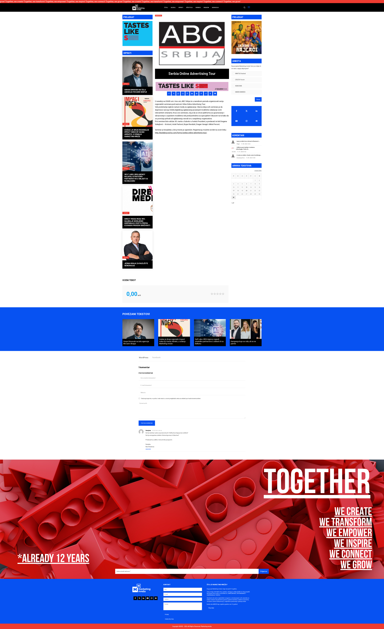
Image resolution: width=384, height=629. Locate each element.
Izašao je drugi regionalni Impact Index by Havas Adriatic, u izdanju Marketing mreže (136, 133)
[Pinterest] (201, 94)
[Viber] (187, 94)
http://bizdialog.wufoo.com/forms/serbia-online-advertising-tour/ (181, 133)
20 (246, 190)
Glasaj (258, 99)
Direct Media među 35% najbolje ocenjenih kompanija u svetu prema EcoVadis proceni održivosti (137, 222)
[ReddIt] (206, 94)
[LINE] (215, 94)
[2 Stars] (214, 293)
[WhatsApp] (178, 94)
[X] (174, 94)
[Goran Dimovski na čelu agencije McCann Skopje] (137, 72)
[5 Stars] (223, 293)
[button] (244, 7)
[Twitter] (247, 111)
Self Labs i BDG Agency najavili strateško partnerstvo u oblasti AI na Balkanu (136, 177)
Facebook (156, 357)
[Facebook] (169, 94)
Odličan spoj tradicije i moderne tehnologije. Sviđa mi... (245, 148)
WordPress (143, 357)
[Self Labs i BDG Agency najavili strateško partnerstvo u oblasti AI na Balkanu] (137, 156)
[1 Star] (211, 293)
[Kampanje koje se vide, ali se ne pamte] (246, 332)
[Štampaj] (197, 94)
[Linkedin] (192, 94)
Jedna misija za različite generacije (136, 264)
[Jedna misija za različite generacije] (137, 245)
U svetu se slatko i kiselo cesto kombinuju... (249, 155)
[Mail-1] (257, 121)
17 (233, 190)
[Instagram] (247, 121)
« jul (232, 203)
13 (246, 187)
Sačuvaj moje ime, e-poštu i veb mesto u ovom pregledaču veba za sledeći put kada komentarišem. (171, 398)
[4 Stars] (220, 293)
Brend (126, 257)
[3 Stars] (217, 293)
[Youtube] (236, 121)
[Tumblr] (210, 94)
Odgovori (148, 449)
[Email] (183, 94)
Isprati (126, 84)
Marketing (158, 15)
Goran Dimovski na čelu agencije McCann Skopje (135, 91)
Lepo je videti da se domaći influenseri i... (248, 141)
